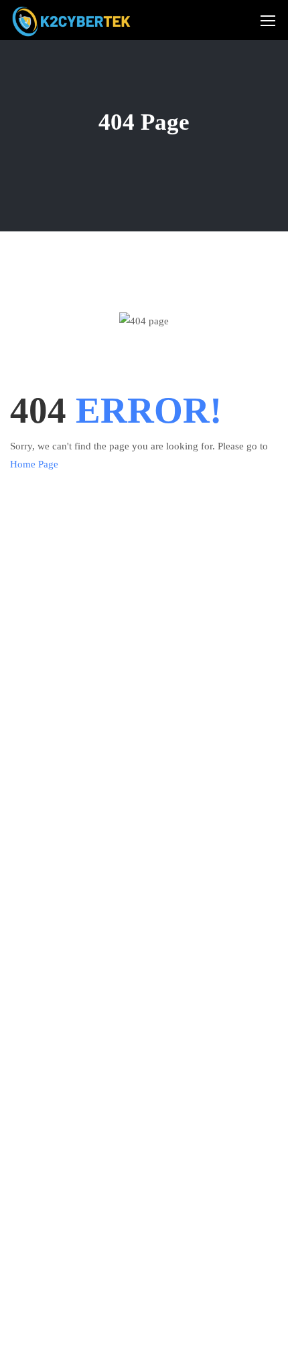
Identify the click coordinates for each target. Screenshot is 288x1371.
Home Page (34, 464)
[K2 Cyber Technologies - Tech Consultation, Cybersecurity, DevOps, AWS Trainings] (72, 19)
